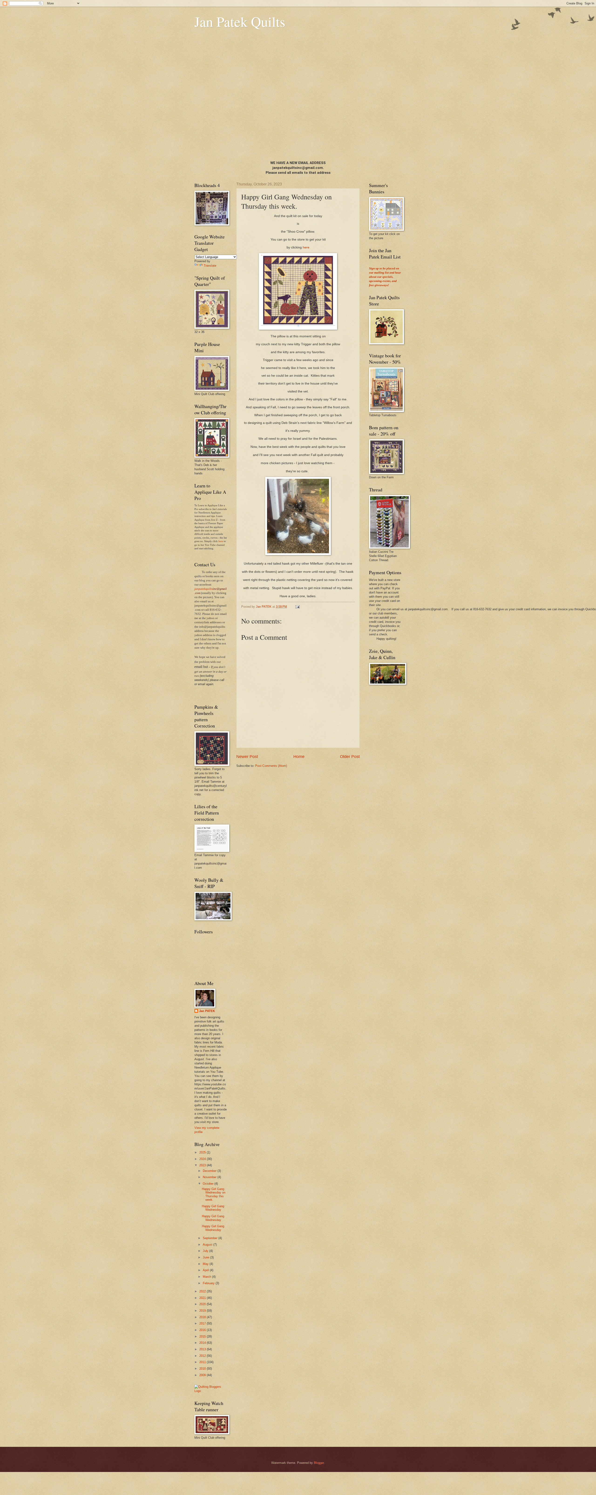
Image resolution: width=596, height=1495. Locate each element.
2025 (203, 1152)
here (306, 247)
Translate (210, 265)
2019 (203, 1310)
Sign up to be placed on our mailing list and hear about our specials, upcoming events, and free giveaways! (385, 277)
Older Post (350, 756)
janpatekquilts (203, 588)
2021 (203, 1298)
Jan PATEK (207, 1011)
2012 (203, 1356)
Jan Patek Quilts (239, 21)
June (206, 1257)
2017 (203, 1323)
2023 (203, 1165)
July (206, 1251)
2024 (203, 1159)
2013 (203, 1349)
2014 (203, 1342)
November (210, 1177)
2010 (203, 1368)
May (206, 1264)
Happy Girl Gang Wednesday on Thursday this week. (213, 1194)
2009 (203, 1375)
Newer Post (247, 756)
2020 (203, 1304)
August (208, 1244)
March (207, 1276)
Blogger (319, 1463)
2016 (203, 1330)
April (206, 1270)
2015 (203, 1336)
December (210, 1171)
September (210, 1238)
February (209, 1283)
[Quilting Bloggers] (210, 1391)
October (208, 1183)
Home (299, 756)
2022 (203, 1291)
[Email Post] (297, 606)
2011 (203, 1362)
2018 (203, 1317)
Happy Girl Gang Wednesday (213, 1207)
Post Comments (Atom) (271, 766)
